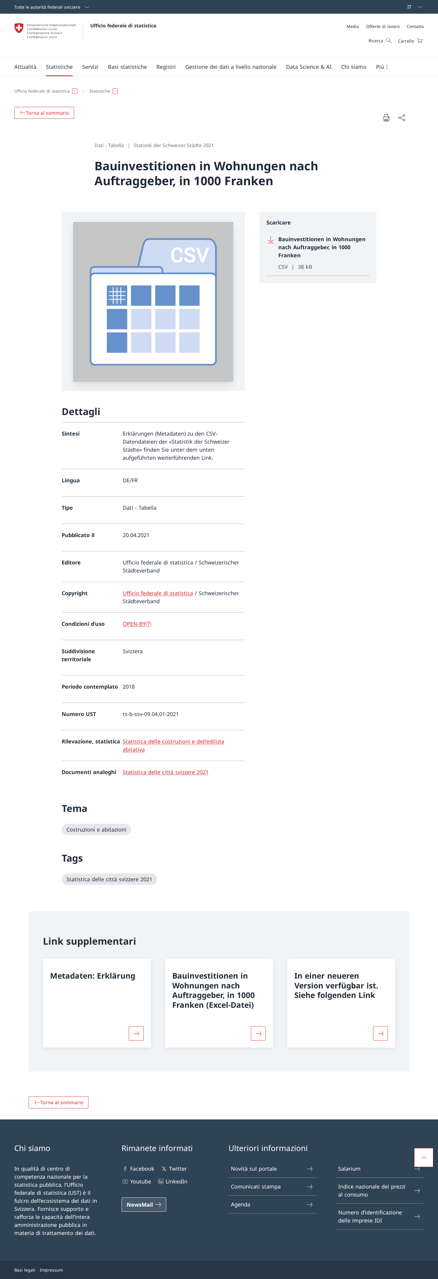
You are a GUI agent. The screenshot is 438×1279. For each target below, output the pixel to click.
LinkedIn (176, 1181)
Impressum (51, 1270)
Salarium (349, 1168)
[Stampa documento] (386, 117)
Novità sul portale (254, 1168)
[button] (25, 66)
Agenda (240, 1204)
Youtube (140, 1181)
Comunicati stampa (256, 1186)
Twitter (178, 1168)
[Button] (136, 1033)
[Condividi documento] (401, 117)
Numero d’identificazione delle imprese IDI (370, 1216)
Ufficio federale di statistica (123, 25)
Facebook (142, 1168)
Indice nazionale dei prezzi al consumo (372, 1190)
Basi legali (24, 1270)
